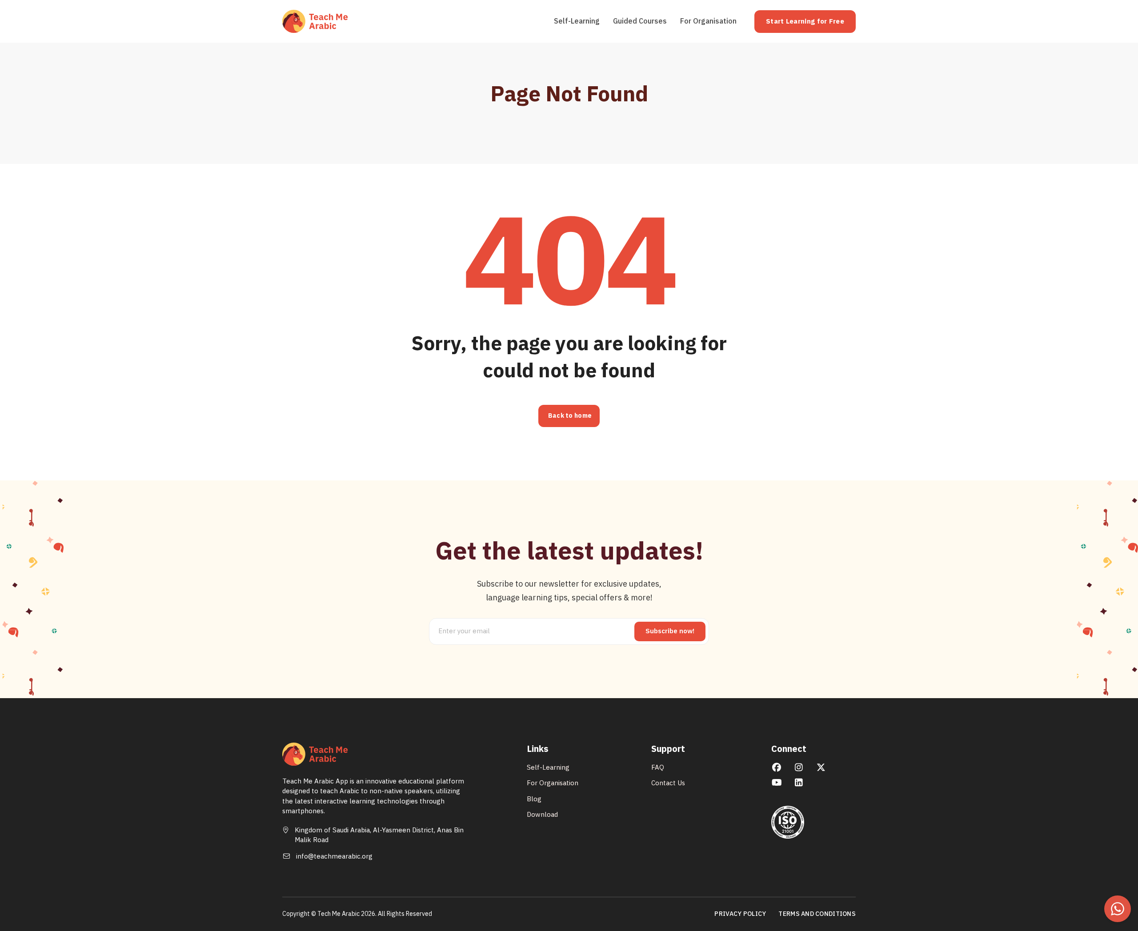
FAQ (657, 767)
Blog (534, 799)
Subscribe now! (669, 631)
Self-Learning (577, 21)
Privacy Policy (740, 914)
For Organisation (708, 21)
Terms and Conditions (817, 914)
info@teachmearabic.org (334, 856)
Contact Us (668, 783)
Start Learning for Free (805, 21)
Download (542, 814)
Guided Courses (640, 21)
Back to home (570, 415)
